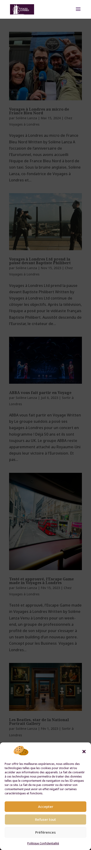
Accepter (45, 806)
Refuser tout (45, 819)
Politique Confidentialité (43, 843)
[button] (84, 751)
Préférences (45, 832)
